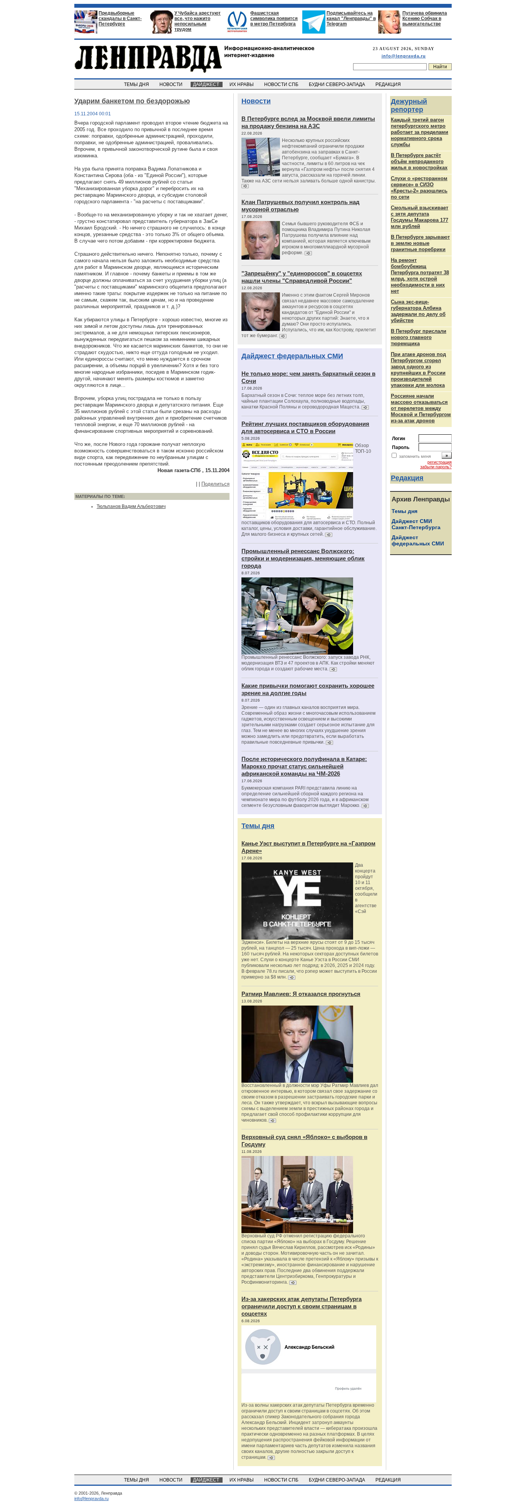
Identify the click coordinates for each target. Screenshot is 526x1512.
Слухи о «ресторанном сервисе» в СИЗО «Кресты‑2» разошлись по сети (419, 188)
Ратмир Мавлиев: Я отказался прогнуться (300, 994)
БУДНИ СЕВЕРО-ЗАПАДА (338, 84)
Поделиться (215, 484)
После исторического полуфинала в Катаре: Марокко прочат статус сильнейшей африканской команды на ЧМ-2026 (304, 766)
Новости (256, 101)
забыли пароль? (436, 466)
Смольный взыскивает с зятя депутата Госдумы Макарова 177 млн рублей (419, 217)
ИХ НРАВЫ (242, 84)
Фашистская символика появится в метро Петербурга (274, 18)
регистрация (439, 462)
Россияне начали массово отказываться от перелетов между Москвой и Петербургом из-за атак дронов (421, 408)
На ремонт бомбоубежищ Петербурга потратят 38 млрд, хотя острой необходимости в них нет (420, 275)
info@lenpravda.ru (404, 56)
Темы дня (258, 826)
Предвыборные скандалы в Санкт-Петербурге (120, 18)
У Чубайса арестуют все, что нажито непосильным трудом (197, 21)
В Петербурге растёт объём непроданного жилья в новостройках (419, 161)
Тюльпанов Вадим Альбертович (131, 506)
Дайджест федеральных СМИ (292, 356)
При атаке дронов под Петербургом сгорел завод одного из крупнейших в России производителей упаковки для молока (418, 369)
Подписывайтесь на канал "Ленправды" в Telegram (351, 18)
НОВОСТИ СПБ (282, 84)
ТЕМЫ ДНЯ (137, 84)
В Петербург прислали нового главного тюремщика (418, 337)
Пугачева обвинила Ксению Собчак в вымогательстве (424, 18)
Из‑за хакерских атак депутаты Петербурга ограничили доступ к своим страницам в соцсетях (301, 1306)
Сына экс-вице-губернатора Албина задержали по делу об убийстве (418, 311)
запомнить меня (415, 456)
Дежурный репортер (409, 105)
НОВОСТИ (171, 84)
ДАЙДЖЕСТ (207, 84)
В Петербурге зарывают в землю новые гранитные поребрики (420, 243)
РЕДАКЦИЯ (388, 84)
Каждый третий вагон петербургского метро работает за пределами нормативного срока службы (419, 132)
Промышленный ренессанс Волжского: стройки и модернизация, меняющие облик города (303, 558)
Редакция (407, 478)
